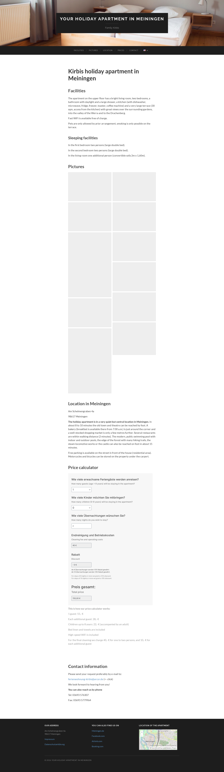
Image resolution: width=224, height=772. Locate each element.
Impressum (50, 739)
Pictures (93, 50)
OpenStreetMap (156, 748)
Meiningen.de (98, 731)
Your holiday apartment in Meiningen (112, 18)
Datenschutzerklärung (55, 744)
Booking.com (97, 746)
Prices (121, 50)
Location (108, 50)
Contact (133, 50)
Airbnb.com (97, 741)
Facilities (79, 50)
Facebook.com (98, 736)
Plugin (174, 748)
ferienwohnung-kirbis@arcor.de (85, 679)
